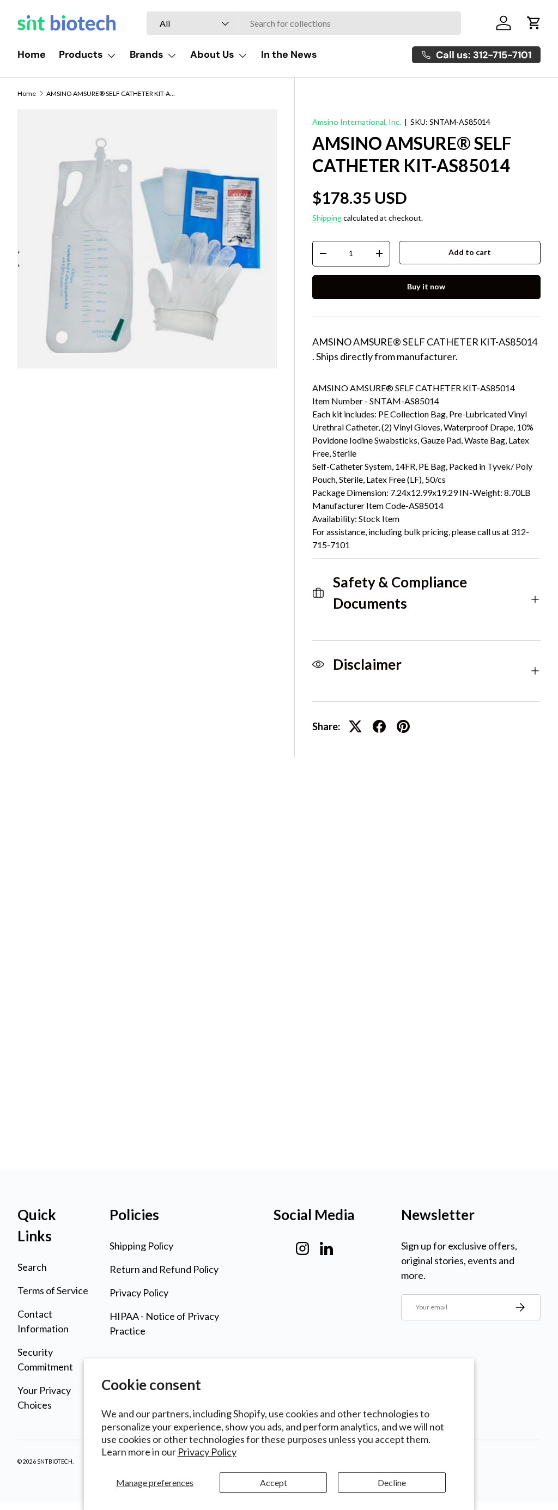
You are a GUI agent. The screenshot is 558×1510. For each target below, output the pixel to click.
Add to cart (469, 252)
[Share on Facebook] (379, 726)
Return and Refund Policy (164, 1269)
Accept (273, 1482)
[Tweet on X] (355, 726)
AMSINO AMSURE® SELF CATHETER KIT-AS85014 (111, 93)
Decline (392, 1482)
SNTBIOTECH (54, 1461)
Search (32, 1267)
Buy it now (426, 286)
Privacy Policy (207, 1452)
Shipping (327, 217)
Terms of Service (52, 1290)
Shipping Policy (141, 1246)
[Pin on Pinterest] (403, 726)
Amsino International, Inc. (356, 121)
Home (31, 54)
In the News (289, 54)
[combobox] (304, 23)
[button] (534, 23)
